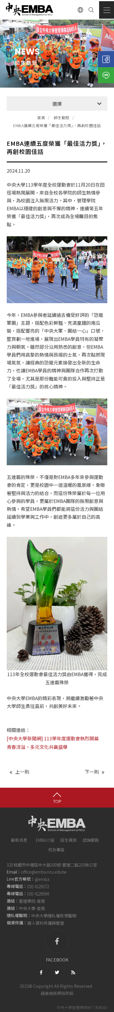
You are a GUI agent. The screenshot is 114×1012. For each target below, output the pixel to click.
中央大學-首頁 (32, 908)
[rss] (73, 972)
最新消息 (19, 840)
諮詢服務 (90, 840)
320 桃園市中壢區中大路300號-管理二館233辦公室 (52, 865)
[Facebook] (106, 59)
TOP (57, 801)
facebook (57, 960)
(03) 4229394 (38, 894)
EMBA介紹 (45, 840)
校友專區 (56, 850)
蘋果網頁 (49, 993)
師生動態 (62, 117)
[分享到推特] (57, 972)
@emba (42, 879)
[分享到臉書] (41, 972)
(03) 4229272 (38, 886)
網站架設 (65, 993)
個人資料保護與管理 (45, 923)
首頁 (41, 117)
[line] (106, 75)
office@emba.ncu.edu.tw (44, 872)
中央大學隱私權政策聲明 (53, 916)
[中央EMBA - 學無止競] (29, 10)
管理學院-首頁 (32, 901)
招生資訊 (68, 840)
